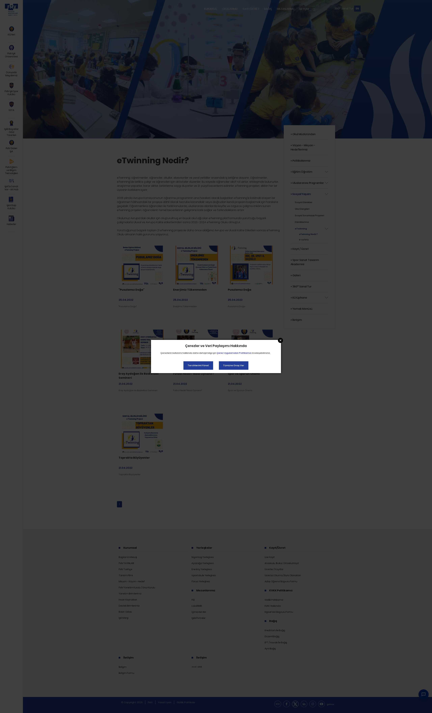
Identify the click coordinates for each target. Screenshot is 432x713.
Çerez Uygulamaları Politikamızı (234, 353)
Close (280, 340)
